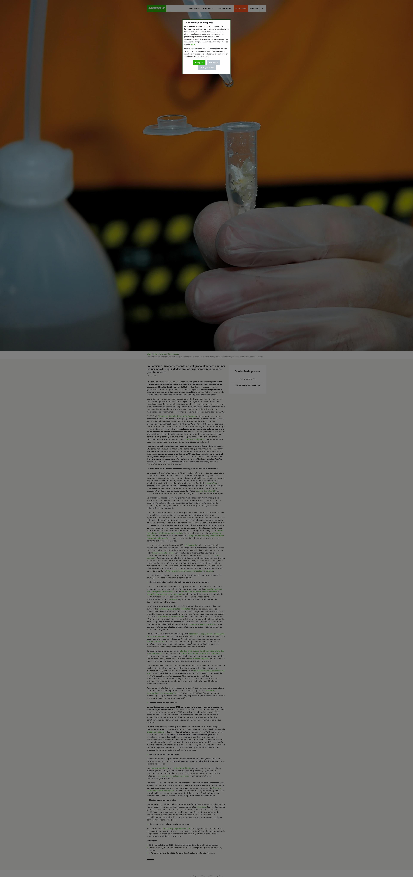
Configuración (207, 67)
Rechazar (213, 62)
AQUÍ (193, 44)
